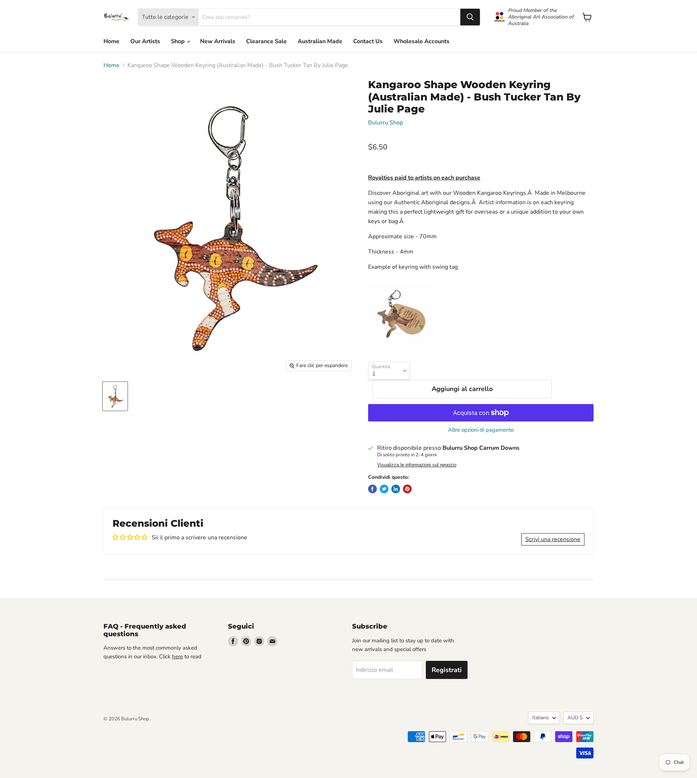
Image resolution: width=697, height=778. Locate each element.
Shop (178, 41)
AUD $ (575, 717)
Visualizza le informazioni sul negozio (416, 465)
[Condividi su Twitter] (384, 489)
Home (111, 41)
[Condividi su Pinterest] (407, 489)
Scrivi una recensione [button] (552, 539)
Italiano (540, 717)
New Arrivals (217, 41)
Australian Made (320, 41)
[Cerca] (470, 17)
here (177, 656)
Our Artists (145, 41)
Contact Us (368, 41)
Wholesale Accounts (421, 41)
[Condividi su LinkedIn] (395, 489)
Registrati (447, 670)
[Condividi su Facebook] (372, 489)
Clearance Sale (266, 41)
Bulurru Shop (385, 123)
